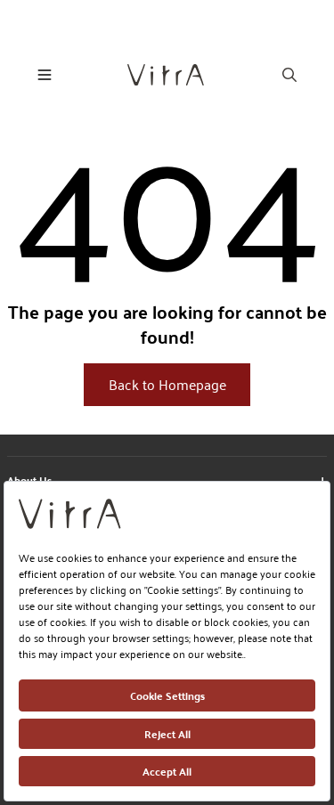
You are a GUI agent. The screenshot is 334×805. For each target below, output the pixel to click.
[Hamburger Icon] (44, 75)
